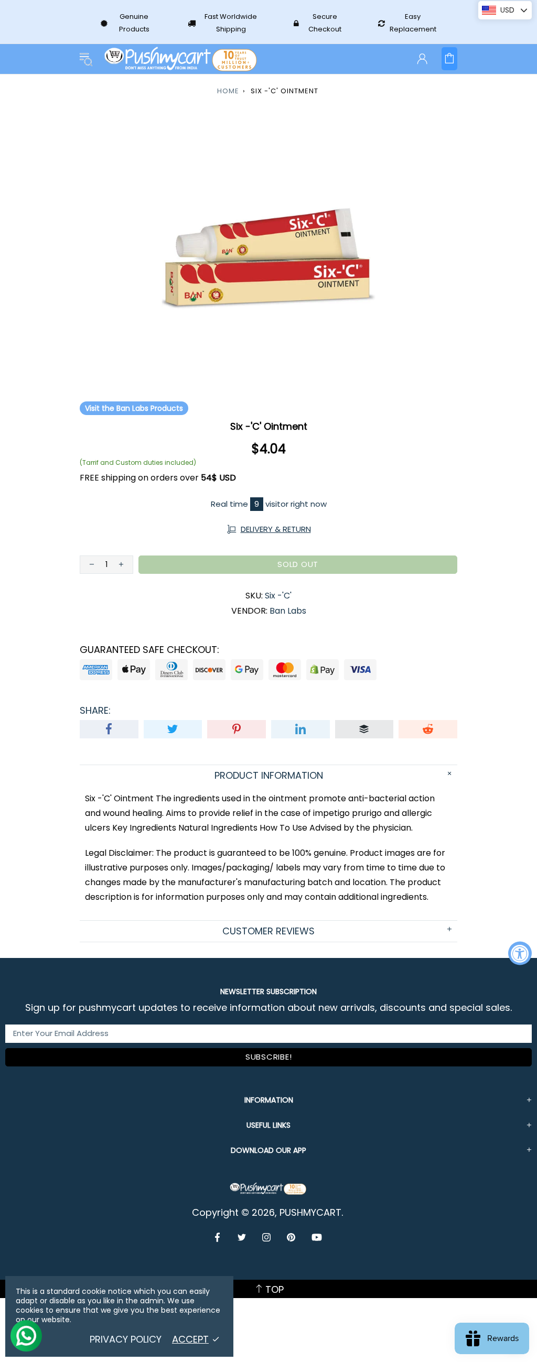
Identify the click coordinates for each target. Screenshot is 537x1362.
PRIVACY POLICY (126, 1339)
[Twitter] (242, 1237)
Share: (95, 710)
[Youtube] (317, 1237)
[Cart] (449, 58)
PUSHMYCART (181, 59)
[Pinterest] (291, 1237)
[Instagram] (266, 1237)
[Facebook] (218, 1237)
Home (228, 91)
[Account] (422, 58)
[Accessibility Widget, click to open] (520, 953)
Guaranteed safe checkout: (149, 650)
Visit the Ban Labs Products (134, 408)
